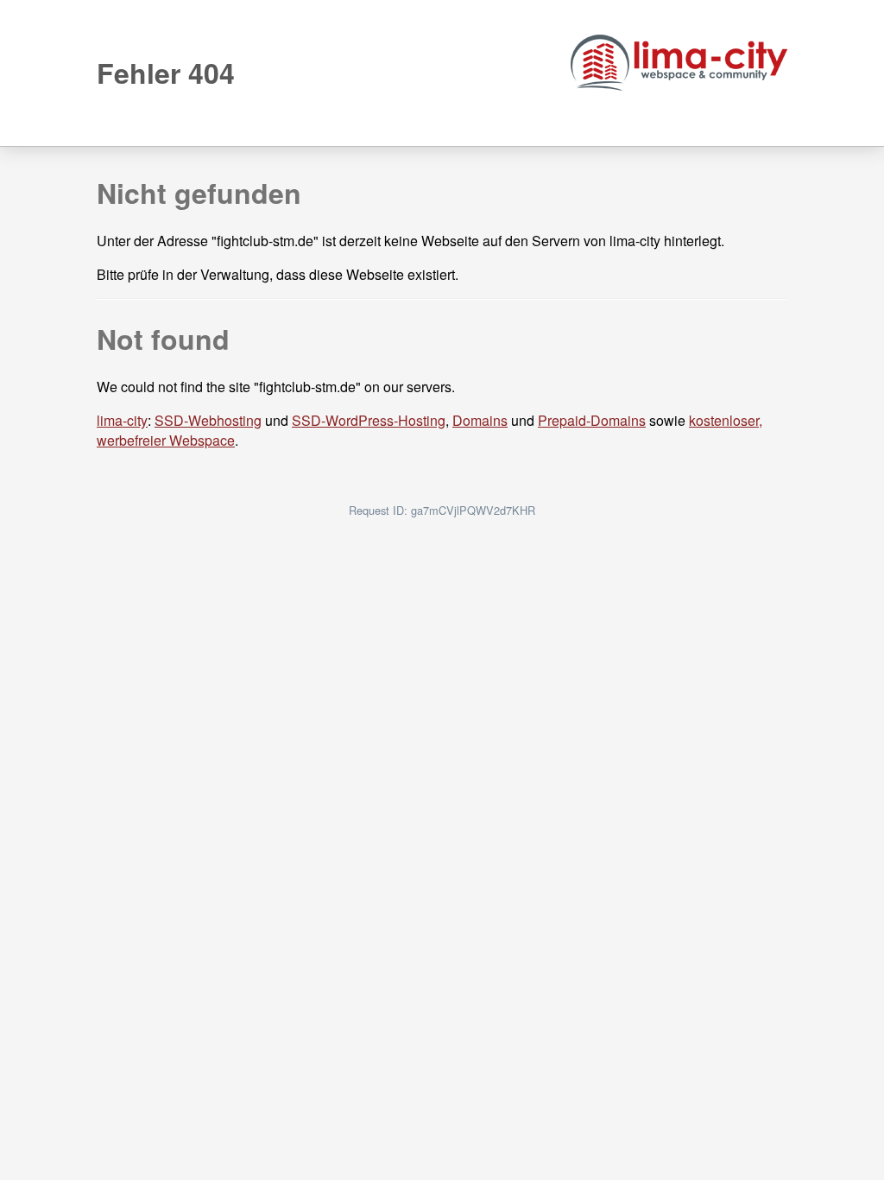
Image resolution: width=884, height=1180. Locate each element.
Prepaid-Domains (592, 420)
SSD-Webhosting (208, 420)
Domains (480, 420)
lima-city (122, 420)
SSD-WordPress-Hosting (368, 420)
